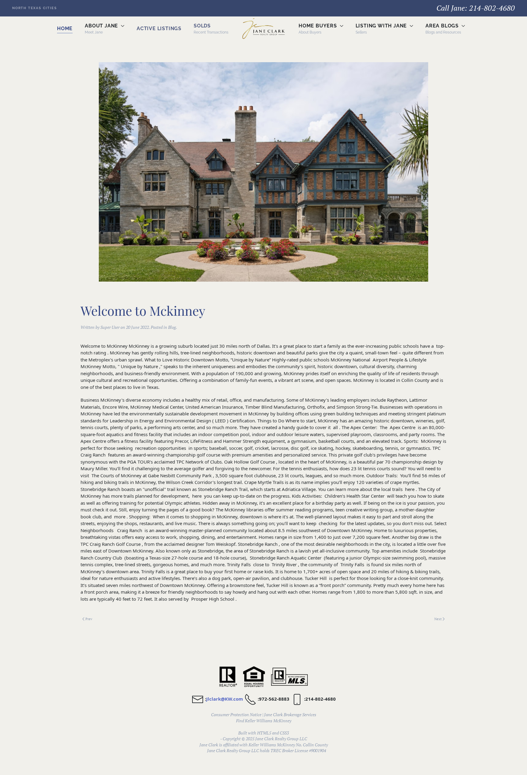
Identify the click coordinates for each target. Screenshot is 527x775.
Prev (88, 619)
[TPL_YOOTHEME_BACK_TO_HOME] (263, 28)
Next (438, 619)
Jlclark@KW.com (224, 699)
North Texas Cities (34, 8)
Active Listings (159, 28)
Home (65, 28)
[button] (104, 28)
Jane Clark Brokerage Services (290, 714)
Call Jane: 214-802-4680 (475, 8)
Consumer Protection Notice (236, 714)
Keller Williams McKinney (268, 720)
